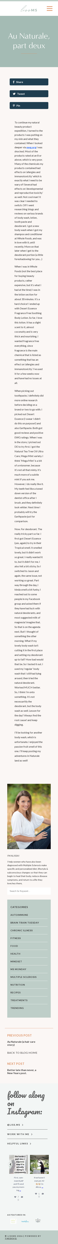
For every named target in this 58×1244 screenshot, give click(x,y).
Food (14, 946)
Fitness (15, 938)
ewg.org (31, 147)
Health (15, 953)
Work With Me (18, 1134)
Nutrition (17, 984)
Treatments (19, 1000)
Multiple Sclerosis (23, 977)
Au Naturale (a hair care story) (21, 1043)
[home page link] (29, 9)
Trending (17, 1008)
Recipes (15, 992)
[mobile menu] (49, 8)
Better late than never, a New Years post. (21, 1071)
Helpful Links (18, 1143)
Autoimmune (19, 914)
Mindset (16, 961)
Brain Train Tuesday (24, 922)
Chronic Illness (21, 930)
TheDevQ (11, 1238)
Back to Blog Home (22, 1052)
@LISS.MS (14, 1124)
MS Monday (18, 969)
